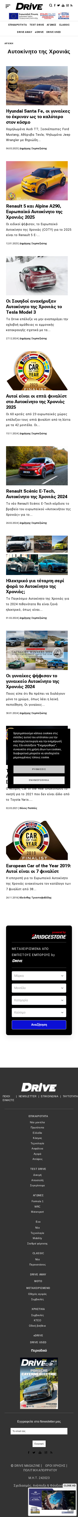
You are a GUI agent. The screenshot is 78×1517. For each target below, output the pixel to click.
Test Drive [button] (38, 1169)
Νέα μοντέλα (37, 1122)
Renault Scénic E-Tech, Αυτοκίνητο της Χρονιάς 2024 (36, 493)
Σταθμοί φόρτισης (37, 1243)
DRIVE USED (53, 32)
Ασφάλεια (37, 1148)
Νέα (37, 1227)
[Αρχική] (29, 6)
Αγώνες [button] (38, 1195)
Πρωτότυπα (37, 1127)
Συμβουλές (37, 1299)
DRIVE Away (24, 32)
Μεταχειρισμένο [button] (38, 1288)
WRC (37, 1206)
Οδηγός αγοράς (37, 1294)
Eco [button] (38, 1221)
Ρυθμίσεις (39, 769)
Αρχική (9, 43)
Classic (64, 25)
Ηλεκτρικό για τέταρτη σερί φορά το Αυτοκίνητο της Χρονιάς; (35, 586)
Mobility (37, 1238)
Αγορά (37, 1153)
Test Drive (37, 25)
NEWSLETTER (28, 1096)
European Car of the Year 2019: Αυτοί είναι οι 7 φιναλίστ (38, 868)
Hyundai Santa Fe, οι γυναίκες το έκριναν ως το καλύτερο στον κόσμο (38, 116)
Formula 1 (38, 1201)
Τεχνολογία (37, 1143)
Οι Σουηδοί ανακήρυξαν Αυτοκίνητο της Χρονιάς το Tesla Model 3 (34, 306)
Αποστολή (37, 1180)
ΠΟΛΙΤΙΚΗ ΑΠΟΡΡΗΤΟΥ (40, 1470)
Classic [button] (38, 1253)
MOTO (38, 1281)
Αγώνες (51, 25)
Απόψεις (38, 1159)
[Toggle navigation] (8, 6)
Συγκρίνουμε (37, 1185)
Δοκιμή (37, 1174)
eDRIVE (39, 32)
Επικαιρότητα (17, 25)
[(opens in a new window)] (55, 5)
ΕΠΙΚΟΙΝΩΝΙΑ (49, 1096)
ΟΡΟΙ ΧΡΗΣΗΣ (55, 1465)
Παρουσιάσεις (37, 1264)
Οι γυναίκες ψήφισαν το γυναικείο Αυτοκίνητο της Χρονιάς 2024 (32, 681)
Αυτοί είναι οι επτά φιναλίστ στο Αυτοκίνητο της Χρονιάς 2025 (36, 401)
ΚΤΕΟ (37, 1320)
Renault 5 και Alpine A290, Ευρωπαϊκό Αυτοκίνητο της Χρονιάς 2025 (34, 211)
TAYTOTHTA (70, 1096)
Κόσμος (37, 1138)
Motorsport (37, 1211)
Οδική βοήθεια (37, 1325)
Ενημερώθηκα (39, 780)
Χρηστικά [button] (38, 1309)
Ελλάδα (37, 1132)
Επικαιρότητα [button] (38, 1116)
